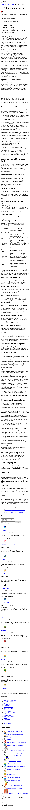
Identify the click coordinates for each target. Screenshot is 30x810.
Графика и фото (8, 703)
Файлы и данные (8, 707)
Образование (7, 723)
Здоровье (6, 720)
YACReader (4, 688)
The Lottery (4, 673)
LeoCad (3, 644)
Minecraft (3, 630)
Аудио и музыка (8, 705)
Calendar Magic (5, 588)
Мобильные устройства (10, 715)
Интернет (6, 698)
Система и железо (8, 701)
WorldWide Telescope (6, 602)
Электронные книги (9, 724)
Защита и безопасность (10, 700)
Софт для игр (7, 713)
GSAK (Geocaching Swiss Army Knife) (11, 544)
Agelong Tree (4, 559)
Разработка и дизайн (9, 716)
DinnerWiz (3, 573)
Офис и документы (9, 709)
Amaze (2, 617)
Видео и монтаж (8, 704)
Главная (3, 4)
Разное (6, 4)
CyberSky (3, 530)
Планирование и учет (9, 712)
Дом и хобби (11, 4)
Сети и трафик (7, 711)
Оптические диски (9, 708)
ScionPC (3, 659)
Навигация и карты (9, 722)
